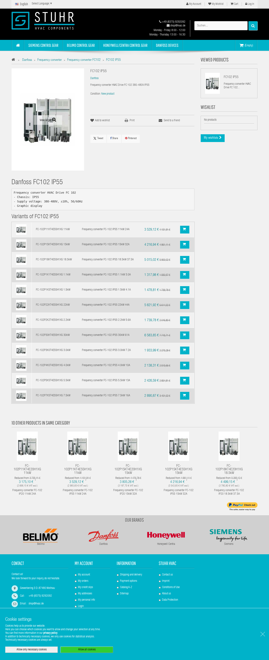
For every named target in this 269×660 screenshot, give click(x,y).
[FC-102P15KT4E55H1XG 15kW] (21, 244)
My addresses (85, 593)
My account (84, 563)
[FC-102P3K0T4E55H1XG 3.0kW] (21, 350)
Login (81, 606)
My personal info (86, 600)
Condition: (95, 94)
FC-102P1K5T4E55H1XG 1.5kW (53, 289)
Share (115, 138)
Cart (235, 4)
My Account (195, 4)
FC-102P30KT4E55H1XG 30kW (53, 335)
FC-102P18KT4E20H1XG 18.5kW (229, 469)
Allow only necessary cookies (32, 649)
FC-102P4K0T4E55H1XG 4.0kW (53, 365)
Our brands (134, 520)
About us (166, 593)
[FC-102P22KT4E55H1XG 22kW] (21, 305)
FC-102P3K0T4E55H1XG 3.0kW (53, 350)
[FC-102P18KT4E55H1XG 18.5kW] (21, 259)
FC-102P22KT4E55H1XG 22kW (53, 305)
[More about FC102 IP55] (212, 83)
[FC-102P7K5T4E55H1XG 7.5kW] (21, 395)
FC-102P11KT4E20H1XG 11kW (27, 469)
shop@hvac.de (177, 25)
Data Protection (170, 600)
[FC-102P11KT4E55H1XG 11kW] (21, 229)
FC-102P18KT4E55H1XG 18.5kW (54, 259)
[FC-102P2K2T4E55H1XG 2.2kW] (21, 320)
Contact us (167, 574)
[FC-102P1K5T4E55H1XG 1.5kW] (21, 290)
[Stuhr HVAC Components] (50, 21)
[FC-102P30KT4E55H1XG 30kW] (21, 335)
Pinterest (132, 138)
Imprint (165, 581)
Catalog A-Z (126, 587)
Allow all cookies (87, 649)
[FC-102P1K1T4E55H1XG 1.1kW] (21, 275)
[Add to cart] (184, 229)
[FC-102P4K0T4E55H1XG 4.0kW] (21, 365)
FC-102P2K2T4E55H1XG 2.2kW (53, 320)
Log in (250, 4)
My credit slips (85, 587)
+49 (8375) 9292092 (173, 22)
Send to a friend (172, 120)
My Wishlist (217, 4)
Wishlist (208, 107)
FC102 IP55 (231, 77)
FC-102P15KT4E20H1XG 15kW (128, 469)
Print (132, 120)
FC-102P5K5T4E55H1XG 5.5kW (53, 380)
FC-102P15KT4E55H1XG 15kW (53, 244)
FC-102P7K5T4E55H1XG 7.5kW (53, 395)
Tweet (100, 138)
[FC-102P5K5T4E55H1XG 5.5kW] (21, 380)
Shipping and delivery (131, 574)
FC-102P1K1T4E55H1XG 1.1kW (53, 274)
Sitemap (124, 593)
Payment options (128, 581)
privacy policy (50, 633)
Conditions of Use (171, 587)
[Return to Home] (14, 60)
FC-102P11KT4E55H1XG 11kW (53, 229)
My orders (83, 581)
